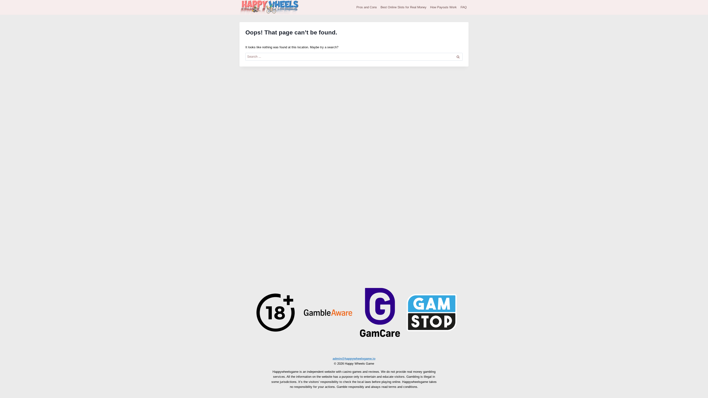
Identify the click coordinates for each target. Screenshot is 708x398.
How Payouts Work (443, 7)
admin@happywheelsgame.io (354, 358)
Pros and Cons (366, 7)
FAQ (464, 7)
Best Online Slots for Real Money (403, 7)
